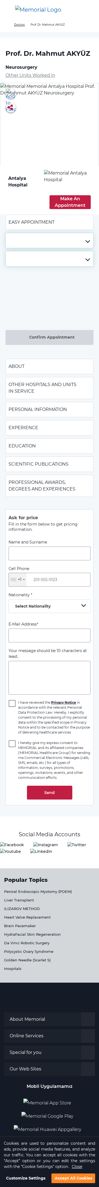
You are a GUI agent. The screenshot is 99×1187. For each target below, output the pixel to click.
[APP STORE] (49, 1100)
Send (49, 792)
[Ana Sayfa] (38, 10)
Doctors (19, 25)
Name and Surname (28, 542)
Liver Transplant (19, 900)
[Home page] (6, 25)
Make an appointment (70, 202)
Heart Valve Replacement (27, 917)
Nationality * (30, 600)
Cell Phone (19, 574)
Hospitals (12, 968)
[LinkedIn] (41, 851)
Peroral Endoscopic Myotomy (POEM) (38, 891)
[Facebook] (12, 845)
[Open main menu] (8, 10)
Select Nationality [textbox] (33, 606)
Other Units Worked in (30, 75)
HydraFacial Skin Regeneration (32, 934)
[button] (89, 10)
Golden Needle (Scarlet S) (27, 960)
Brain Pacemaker (20, 926)
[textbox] (49, 240)
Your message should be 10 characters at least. (48, 653)
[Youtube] (10, 851)
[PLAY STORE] (47, 1114)
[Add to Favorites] (11, 94)
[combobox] (49, 240)
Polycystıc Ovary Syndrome (28, 951)
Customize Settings (25, 1178)
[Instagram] (45, 845)
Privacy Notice (63, 702)
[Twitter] (76, 845)
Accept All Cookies (73, 1178)
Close (77, 1166)
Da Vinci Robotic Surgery (27, 943)
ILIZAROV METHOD (22, 908)
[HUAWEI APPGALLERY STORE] (50, 1127)
